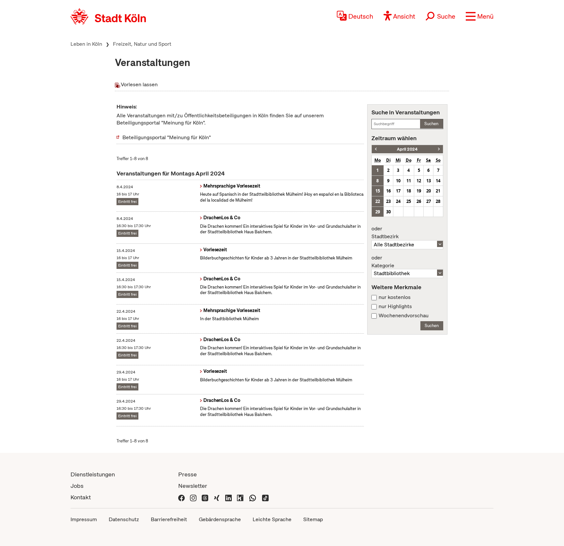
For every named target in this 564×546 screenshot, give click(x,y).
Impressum (83, 519)
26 (418, 201)
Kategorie (382, 262)
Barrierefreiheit (169, 519)
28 (438, 201)
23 (388, 201)
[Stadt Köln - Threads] (205, 497)
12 (418, 181)
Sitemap (313, 519)
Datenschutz (124, 519)
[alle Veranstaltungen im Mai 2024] (439, 149)
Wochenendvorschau (404, 315)
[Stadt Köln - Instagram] (193, 497)
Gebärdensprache (220, 519)
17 (398, 191)
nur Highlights (395, 306)
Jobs (77, 485)
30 (388, 212)
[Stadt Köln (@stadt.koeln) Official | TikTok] (265, 497)
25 (408, 201)
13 (428, 181)
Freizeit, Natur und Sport (142, 44)
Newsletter (192, 485)
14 (438, 181)
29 (377, 212)
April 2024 (407, 149)
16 (388, 191)
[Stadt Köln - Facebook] (181, 497)
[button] (480, 16)
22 (377, 201)
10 (398, 181)
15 (377, 191)
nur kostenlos (395, 297)
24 (398, 201)
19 (418, 191)
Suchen (431, 123)
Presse (187, 474)
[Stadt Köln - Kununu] (240, 497)
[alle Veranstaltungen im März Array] (376, 149)
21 (438, 191)
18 (408, 191)
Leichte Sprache (272, 519)
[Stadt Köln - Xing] (216, 497)
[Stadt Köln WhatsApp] (253, 497)
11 (408, 181)
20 (428, 191)
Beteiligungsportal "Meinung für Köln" (166, 137)
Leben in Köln (86, 44)
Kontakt (80, 497)
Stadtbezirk (385, 232)
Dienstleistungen (92, 474)
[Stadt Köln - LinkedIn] (228, 497)
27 (428, 201)
